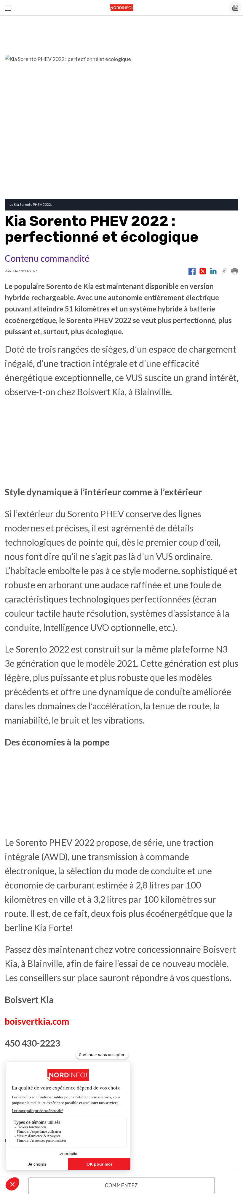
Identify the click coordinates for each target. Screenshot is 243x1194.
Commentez (121, 1185)
